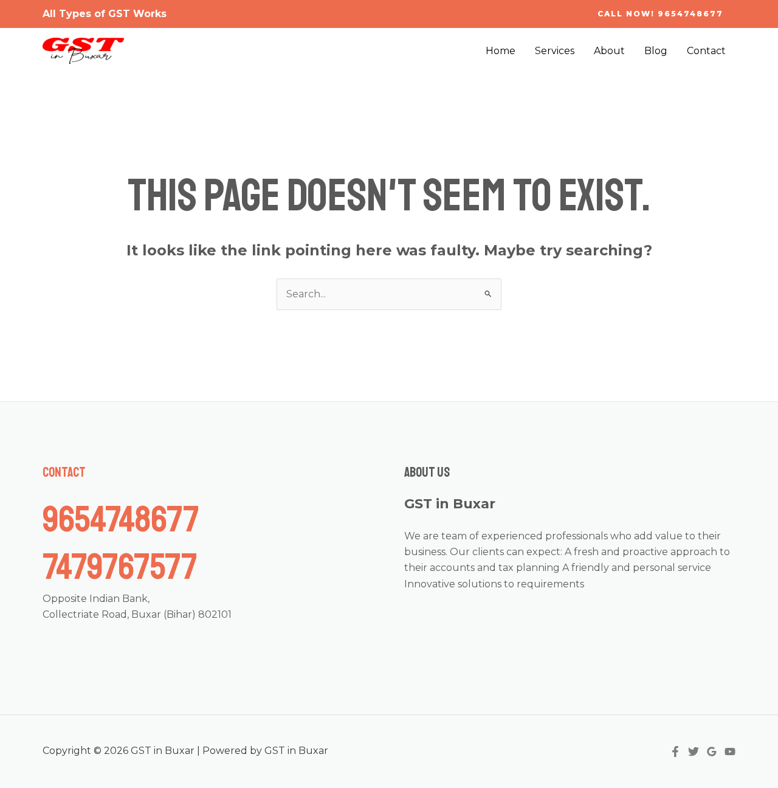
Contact (706, 51)
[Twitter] (693, 751)
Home (500, 51)
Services (554, 51)
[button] (660, 14)
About (609, 51)
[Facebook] (675, 751)
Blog (655, 51)
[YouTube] (730, 751)
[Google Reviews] (711, 751)
